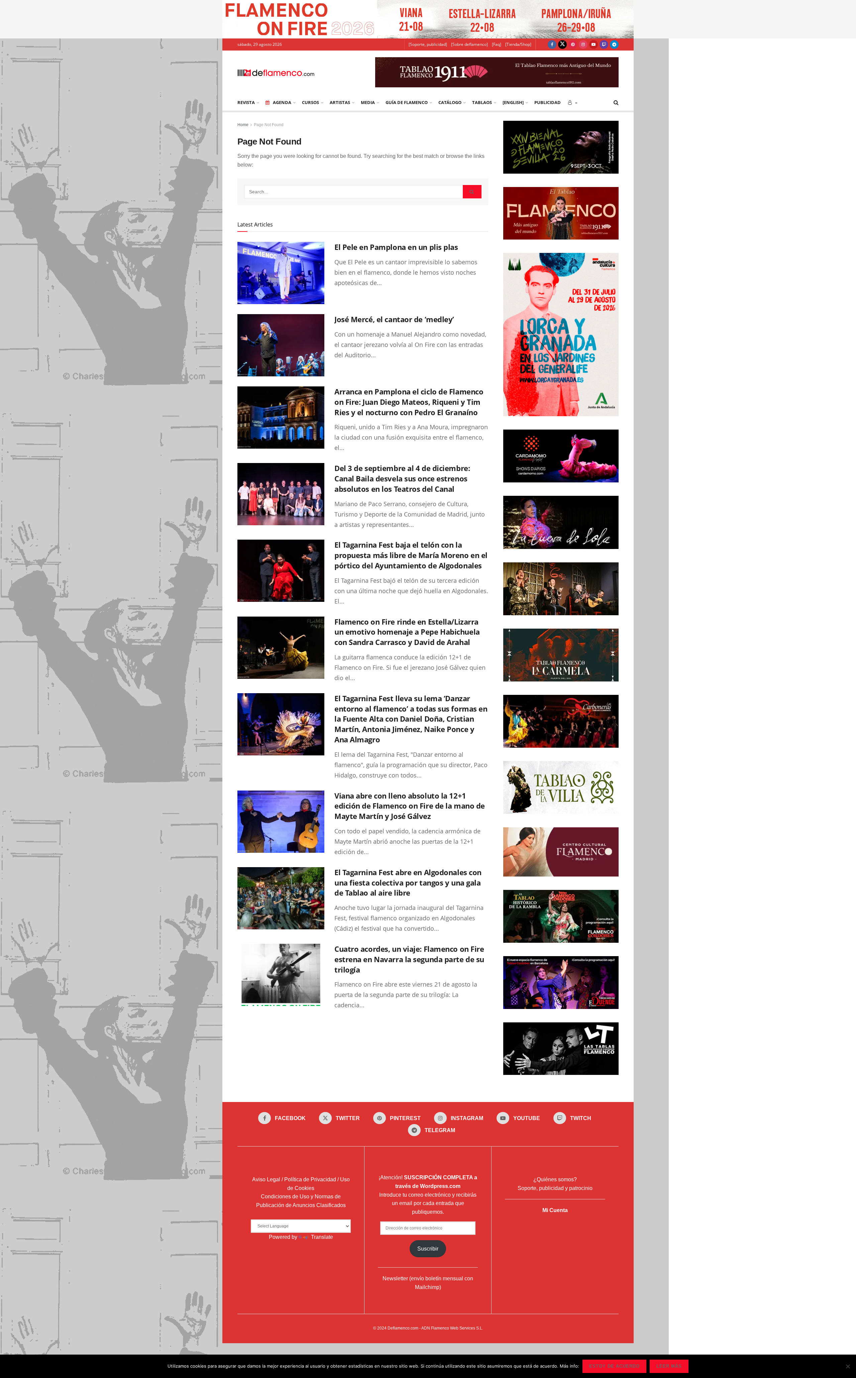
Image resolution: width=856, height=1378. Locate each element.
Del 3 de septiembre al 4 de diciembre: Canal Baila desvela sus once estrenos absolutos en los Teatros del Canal (402, 478)
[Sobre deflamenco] (469, 44)
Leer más (669, 1366)
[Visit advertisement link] (428, 19)
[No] (847, 1366)
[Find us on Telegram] (614, 44)
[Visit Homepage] (275, 72)
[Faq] (496, 44)
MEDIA (368, 102)
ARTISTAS (340, 102)
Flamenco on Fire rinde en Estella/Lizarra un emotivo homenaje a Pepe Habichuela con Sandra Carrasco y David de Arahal (407, 632)
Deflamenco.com (403, 1328)
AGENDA (282, 102)
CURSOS (310, 102)
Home (242, 124)
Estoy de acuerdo (614, 1366)
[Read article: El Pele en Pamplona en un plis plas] (280, 273)
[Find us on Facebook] (552, 44)
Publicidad (547, 102)
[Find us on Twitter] (562, 44)
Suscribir (427, 1249)
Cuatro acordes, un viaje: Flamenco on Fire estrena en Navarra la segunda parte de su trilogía (409, 959)
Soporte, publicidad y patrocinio (555, 1188)
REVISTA (246, 102)
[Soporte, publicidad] (428, 44)
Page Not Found (269, 124)
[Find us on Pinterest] (572, 44)
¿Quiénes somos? (555, 1179)
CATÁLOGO (449, 102)
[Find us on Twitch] (604, 44)
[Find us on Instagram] (583, 44)
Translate (322, 1237)
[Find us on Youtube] (593, 44)
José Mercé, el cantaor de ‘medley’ (394, 319)
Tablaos (482, 102)
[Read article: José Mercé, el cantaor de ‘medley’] (280, 345)
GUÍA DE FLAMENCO (407, 102)
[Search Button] (616, 102)
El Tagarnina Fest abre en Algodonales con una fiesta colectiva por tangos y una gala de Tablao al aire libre (407, 882)
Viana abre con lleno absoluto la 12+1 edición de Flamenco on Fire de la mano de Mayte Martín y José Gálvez (409, 806)
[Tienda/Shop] (518, 44)
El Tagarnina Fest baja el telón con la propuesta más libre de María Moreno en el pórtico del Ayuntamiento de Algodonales (411, 555)
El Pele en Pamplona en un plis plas (396, 247)
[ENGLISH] (513, 102)
